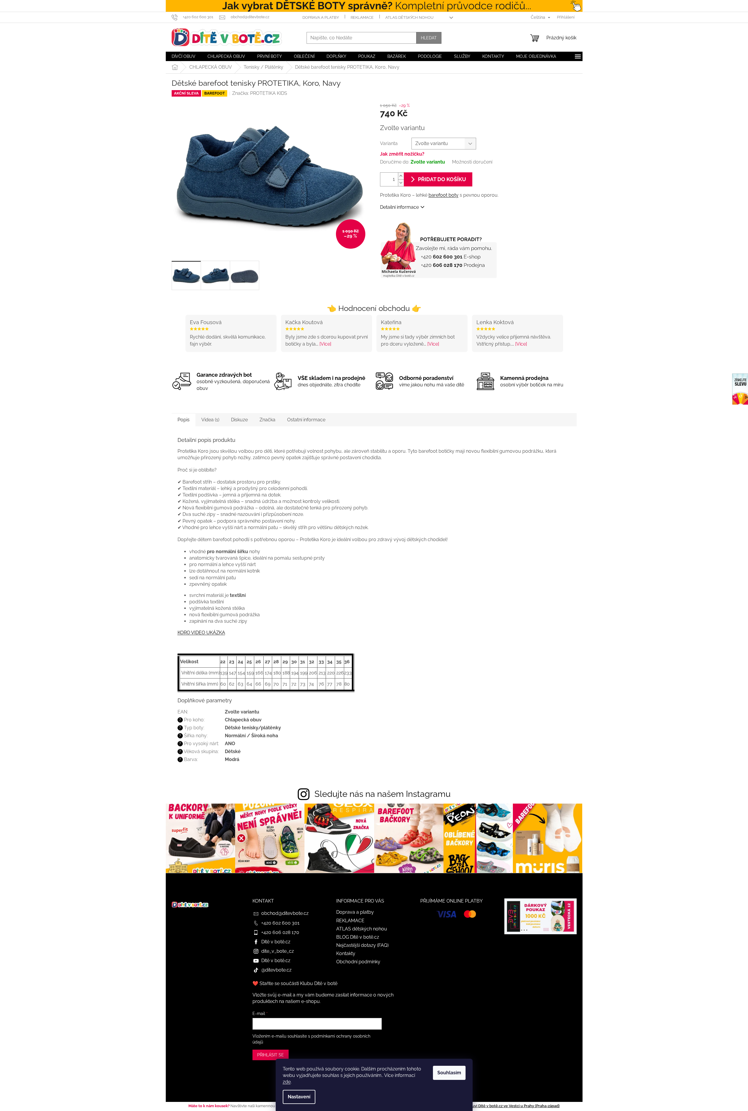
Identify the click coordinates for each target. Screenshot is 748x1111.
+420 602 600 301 (280, 923)
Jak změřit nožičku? (402, 154)
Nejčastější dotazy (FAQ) (362, 945)
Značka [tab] (267, 419)
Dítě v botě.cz (275, 942)
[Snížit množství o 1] (401, 182)
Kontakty (345, 953)
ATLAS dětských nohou (409, 17)
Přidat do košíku (442, 179)
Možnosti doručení (472, 162)
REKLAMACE (362, 17)
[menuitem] (183, 56)
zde (287, 1082)
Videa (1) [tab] (210, 419)
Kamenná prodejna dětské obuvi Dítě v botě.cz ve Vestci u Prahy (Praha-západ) (489, 1106)
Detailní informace (399, 207)
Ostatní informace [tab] (306, 419)
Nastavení (299, 1097)
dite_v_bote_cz (277, 951)
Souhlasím (449, 1072)
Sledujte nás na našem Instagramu (382, 794)
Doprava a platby (320, 17)
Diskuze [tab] (239, 419)
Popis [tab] (184, 419)
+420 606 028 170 (280, 932)
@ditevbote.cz (276, 970)
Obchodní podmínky (358, 961)
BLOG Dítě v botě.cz (357, 937)
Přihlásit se (270, 1055)
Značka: (259, 93)
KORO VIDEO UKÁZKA (201, 632)
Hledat (429, 38)
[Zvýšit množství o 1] (401, 176)
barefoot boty (443, 195)
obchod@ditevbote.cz (285, 913)
